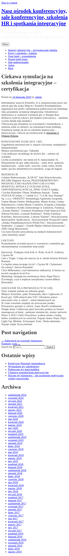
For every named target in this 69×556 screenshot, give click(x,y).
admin (38, 97)
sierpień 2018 (15, 473)
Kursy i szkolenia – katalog (22, 53)
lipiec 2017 (14, 512)
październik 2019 (17, 437)
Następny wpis (10, 343)
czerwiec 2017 (15, 515)
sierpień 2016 (15, 545)
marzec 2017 (15, 524)
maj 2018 (13, 482)
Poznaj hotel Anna (17, 59)
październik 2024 (17, 395)
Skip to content (9, 2)
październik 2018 (17, 470)
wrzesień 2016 (15, 542)
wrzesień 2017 (15, 506)
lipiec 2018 (14, 476)
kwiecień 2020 (16, 422)
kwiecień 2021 (16, 407)
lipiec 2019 (14, 446)
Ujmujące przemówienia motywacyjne (28, 372)
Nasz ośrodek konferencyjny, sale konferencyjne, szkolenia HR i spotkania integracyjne (34, 17)
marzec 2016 (15, 551)
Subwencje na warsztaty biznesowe (21, 340)
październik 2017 (17, 503)
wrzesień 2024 (15, 398)
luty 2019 (13, 461)
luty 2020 (13, 428)
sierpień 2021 (15, 404)
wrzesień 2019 (15, 440)
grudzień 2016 (15, 533)
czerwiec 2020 (15, 416)
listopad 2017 (15, 500)
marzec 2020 (15, 425)
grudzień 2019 (15, 434)
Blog (10, 68)
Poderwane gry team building (23, 369)
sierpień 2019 (15, 443)
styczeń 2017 (15, 530)
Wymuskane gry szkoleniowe (23, 366)
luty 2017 (13, 527)
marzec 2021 (15, 410)
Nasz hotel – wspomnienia (22, 56)
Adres (11, 65)
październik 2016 (17, 539)
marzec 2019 (15, 458)
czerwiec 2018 (15, 479)
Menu (5, 44)
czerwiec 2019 (15, 449)
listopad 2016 (15, 536)
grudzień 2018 (15, 464)
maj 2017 (13, 518)
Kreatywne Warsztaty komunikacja (26, 363)
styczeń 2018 (15, 494)
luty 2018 (13, 491)
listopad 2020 (15, 413)
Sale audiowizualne (18, 62)
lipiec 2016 (14, 548)
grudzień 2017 (15, 497)
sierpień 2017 (15, 509)
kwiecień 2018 (16, 485)
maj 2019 (13, 452)
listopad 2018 (15, 467)
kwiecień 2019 (16, 455)
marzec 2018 (15, 488)
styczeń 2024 (15, 401)
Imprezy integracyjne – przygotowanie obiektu (32, 50)
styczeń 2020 (15, 431)
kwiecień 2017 (16, 521)
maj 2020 (13, 419)
